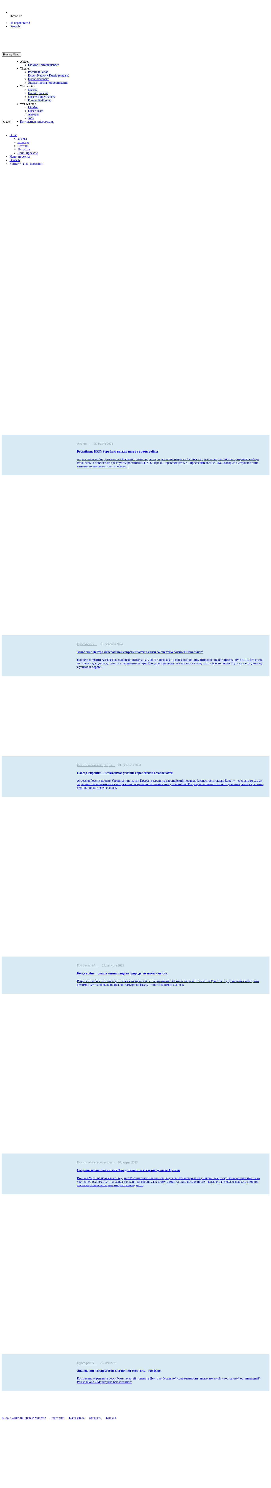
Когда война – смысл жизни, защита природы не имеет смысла (122, 973)
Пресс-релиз (85, 644)
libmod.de (23, 149)
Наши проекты (38, 93)
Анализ (82, 443)
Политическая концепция (94, 765)
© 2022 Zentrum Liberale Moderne (24, 1417)
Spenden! (95, 1417)
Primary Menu (11, 54)
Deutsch (15, 160)
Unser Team (35, 110)
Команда (23, 142)
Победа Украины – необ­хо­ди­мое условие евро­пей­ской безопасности (125, 773)
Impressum (57, 1417)
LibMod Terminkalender (43, 65)
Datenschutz (77, 1417)
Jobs (31, 118)
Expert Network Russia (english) (48, 75)
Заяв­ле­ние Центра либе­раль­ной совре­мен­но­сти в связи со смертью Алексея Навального (140, 652)
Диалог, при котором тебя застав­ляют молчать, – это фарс (118, 1370)
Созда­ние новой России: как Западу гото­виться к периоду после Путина (128, 1170)
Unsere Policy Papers (41, 96)
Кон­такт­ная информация (37, 121)
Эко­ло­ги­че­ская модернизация (48, 82)
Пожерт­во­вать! (20, 22)
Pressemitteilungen (39, 100)
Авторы (33, 114)
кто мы (32, 89)
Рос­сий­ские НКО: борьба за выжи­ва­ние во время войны (117, 451)
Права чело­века (38, 79)
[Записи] (88, 443)
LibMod (33, 107)
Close (6, 121)
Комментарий (86, 965)
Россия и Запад (38, 72)
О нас (13, 135)
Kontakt (111, 1417)
